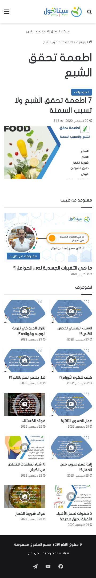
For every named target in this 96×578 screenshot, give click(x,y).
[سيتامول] (63, 12)
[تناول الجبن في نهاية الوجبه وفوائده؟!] (24, 311)
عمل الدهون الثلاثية (76, 421)
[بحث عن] (89, 14)
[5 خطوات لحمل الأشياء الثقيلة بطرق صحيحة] (71, 496)
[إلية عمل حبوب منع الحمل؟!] (71, 447)
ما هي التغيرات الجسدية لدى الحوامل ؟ (52, 268)
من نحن (33, 553)
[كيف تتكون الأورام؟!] (71, 360)
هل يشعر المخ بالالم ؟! (27, 377)
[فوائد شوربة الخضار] (24, 496)
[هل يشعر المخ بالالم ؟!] (24, 360)
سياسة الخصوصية (55, 553)
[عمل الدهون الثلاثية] (71, 404)
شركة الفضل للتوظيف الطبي (48, 31)
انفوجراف (81, 92)
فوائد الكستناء (33, 421)
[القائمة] (6, 14)
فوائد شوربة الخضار (30, 514)
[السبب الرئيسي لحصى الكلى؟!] (71, 311)
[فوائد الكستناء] (24, 404)
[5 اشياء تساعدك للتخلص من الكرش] (24, 447)
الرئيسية (82, 42)
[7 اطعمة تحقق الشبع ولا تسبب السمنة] (48, 152)
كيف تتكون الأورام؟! (75, 377)
